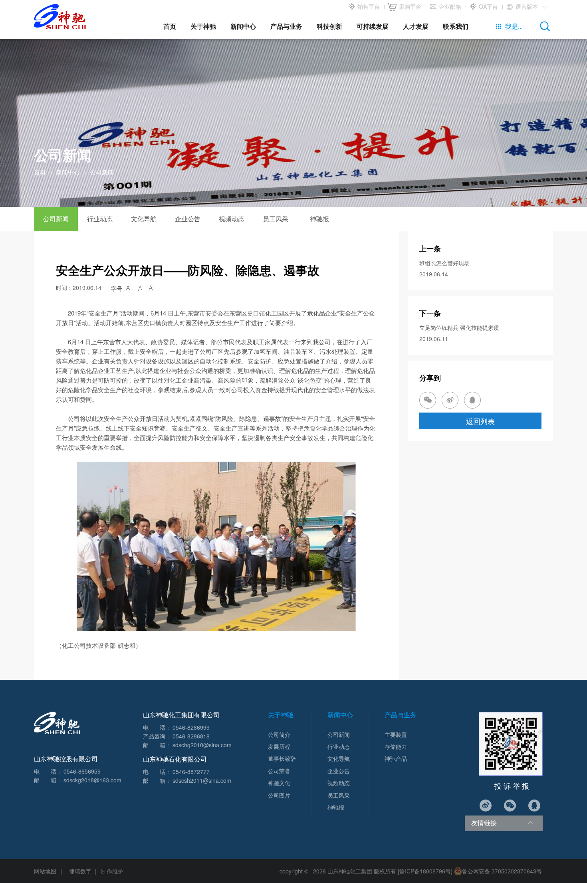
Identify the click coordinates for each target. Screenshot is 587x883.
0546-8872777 (191, 772)
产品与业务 (286, 26)
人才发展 (415, 26)
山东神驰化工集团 (349, 871)
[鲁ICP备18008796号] (425, 871)
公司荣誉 (279, 771)
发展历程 (279, 746)
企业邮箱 (449, 6)
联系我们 (455, 26)
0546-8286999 (191, 727)
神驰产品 (396, 758)
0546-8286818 (191, 736)
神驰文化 (279, 783)
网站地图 (45, 871)
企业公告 (187, 218)
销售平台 (368, 6)
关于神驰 (203, 26)
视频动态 (231, 218)
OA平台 (487, 6)
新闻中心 (243, 26)
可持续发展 (373, 26)
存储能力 (396, 746)
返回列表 (480, 421)
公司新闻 (56, 218)
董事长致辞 (282, 758)
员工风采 (275, 218)
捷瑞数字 (80, 871)
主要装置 (396, 734)
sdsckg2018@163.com (92, 780)
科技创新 (329, 26)
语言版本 (530, 6)
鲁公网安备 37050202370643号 (502, 871)
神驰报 (319, 218)
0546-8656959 (82, 771)
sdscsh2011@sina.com (202, 780)
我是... (509, 26)
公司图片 (279, 795)
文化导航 (144, 218)
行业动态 (100, 218)
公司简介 (279, 734)
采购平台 (409, 6)
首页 (169, 26)
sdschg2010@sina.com (202, 745)
